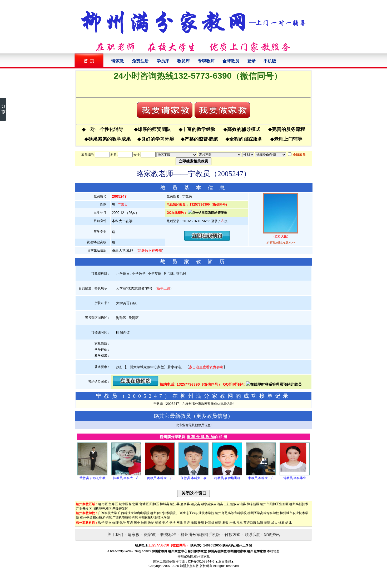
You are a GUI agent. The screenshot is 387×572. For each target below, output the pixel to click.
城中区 (123, 504)
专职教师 (206, 61)
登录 (251, 61)
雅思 (201, 523)
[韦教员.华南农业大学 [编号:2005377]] (261, 474)
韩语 (218, 523)
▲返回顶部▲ (224, 561)
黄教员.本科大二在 (160, 478)
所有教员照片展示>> (280, 242)
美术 (165, 523)
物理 (115, 523)
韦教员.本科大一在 (261, 478)
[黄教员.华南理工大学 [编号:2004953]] (160, 474)
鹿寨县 (185, 504)
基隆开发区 (120, 508)
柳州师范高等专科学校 (231, 513)
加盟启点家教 (189, 566)
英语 (130, 523)
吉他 (232, 523)
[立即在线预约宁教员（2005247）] (207, 239)
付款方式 (232, 534)
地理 (144, 523)
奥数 (225, 523)
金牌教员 (230, 61)
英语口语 (250, 523)
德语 (267, 523)
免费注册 (140, 61)
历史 (137, 523)
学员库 (163, 61)
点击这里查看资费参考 (206, 367)
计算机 (209, 523)
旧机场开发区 (102, 508)
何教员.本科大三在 (194, 478)
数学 (101, 523)
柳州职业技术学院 (163, 513)
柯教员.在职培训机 (227, 478)
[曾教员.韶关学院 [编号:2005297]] (295, 474)
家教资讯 (272, 534)
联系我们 (253, 534)
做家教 (150, 534)
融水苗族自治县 (212, 504)
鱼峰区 (113, 504)
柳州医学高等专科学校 (263, 513)
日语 (186, 523)
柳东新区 (253, 504)
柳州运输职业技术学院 (154, 517)
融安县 (195, 504)
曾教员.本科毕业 (294, 478)
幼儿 (288, 523)
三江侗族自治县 (235, 504)
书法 (172, 523)
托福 (194, 523)
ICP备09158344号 (201, 561)
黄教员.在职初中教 (93, 478)
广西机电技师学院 (125, 517)
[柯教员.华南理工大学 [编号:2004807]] (227, 474)
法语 (260, 523)
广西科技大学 (107, 513)
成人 (274, 523)
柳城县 (164, 504)
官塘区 (144, 504)
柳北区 (133, 504)
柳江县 (175, 504)
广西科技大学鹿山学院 (134, 513)
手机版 (270, 61)
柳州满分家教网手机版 (200, 534)
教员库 (183, 61)
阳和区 (154, 504)
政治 (151, 523)
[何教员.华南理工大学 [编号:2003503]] (193, 474)
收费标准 (168, 534)
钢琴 (158, 523)
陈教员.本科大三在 (126, 478)
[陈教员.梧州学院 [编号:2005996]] (126, 474)
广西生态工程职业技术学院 (195, 513)
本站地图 (273, 551)
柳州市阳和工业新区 (274, 504)
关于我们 (115, 534)
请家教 (117, 61)
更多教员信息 (212, 416)
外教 (281, 523)
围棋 (239, 523)
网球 (179, 523)
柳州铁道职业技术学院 (96, 517)
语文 (108, 523)
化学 (123, 523)
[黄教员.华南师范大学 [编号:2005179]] (92, 474)
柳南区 (103, 504)
